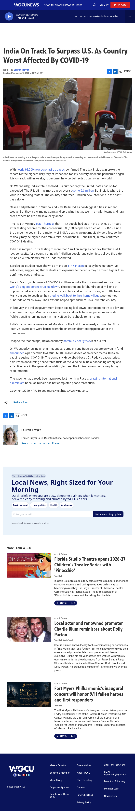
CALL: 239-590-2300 (114, 765)
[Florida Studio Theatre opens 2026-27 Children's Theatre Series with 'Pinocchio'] (29, 565)
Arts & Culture (60, 554)
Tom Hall (58, 576)
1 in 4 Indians (76, 265)
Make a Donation (58, 765)
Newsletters (110, 796)
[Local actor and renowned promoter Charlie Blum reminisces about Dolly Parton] (29, 629)
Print (127, 71)
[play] (9, 16)
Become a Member (60, 773)
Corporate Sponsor (59, 787)
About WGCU (83, 773)
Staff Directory (84, 780)
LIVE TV (104, 4)
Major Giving (56, 780)
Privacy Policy (84, 802)
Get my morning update (108, 514)
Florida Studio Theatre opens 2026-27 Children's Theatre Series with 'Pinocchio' (89, 564)
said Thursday (45, 223)
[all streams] (130, 16)
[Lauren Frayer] (10, 435)
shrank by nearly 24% (77, 341)
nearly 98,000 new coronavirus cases (40, 169)
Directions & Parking (114, 781)
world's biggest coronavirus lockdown (34, 286)
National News (21, 402)
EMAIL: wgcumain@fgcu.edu (115, 773)
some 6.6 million (83, 190)
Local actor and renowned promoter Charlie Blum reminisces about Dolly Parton (88, 629)
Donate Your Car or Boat (59, 795)
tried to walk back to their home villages (75, 295)
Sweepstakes (84, 765)
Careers (81, 787)
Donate (122, 5)
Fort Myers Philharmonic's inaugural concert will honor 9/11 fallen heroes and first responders (88, 694)
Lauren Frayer (21, 69)
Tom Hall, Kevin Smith (63, 640)
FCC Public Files (85, 795)
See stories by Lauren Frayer (41, 443)
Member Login (111, 789)
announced (17, 353)
